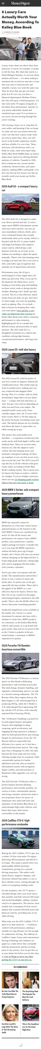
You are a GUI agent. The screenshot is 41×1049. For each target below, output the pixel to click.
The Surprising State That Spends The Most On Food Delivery (30, 995)
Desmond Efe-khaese (12, 32)
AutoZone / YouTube (32, 672)
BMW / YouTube (33, 516)
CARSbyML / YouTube (31, 372)
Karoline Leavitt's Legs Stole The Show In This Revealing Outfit (10, 1028)
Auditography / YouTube (31, 213)
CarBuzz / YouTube (32, 847)
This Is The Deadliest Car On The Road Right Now (30, 1027)
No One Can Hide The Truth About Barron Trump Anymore (10, 994)
